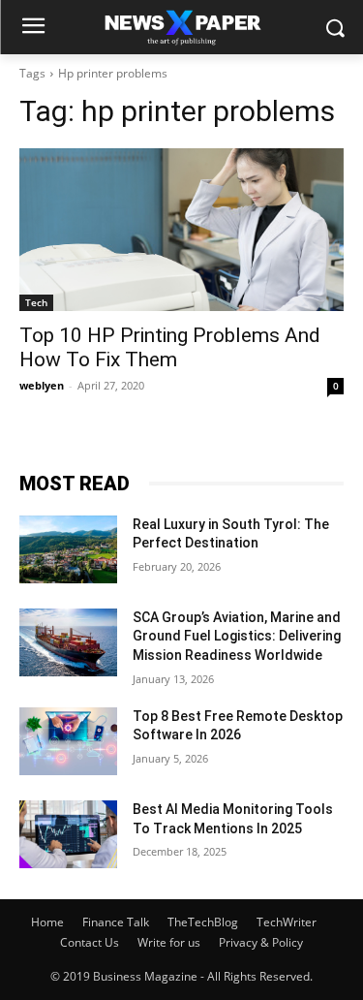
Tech (36, 302)
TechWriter (287, 922)
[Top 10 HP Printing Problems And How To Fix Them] (181, 229)
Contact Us (89, 942)
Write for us (168, 942)
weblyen (41, 385)
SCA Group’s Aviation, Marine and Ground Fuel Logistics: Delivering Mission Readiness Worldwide (237, 636)
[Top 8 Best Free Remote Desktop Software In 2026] (68, 741)
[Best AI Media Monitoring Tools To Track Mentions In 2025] (68, 834)
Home (47, 922)
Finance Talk (115, 922)
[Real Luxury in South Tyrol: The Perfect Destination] (68, 549)
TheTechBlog (202, 922)
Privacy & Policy (261, 942)
